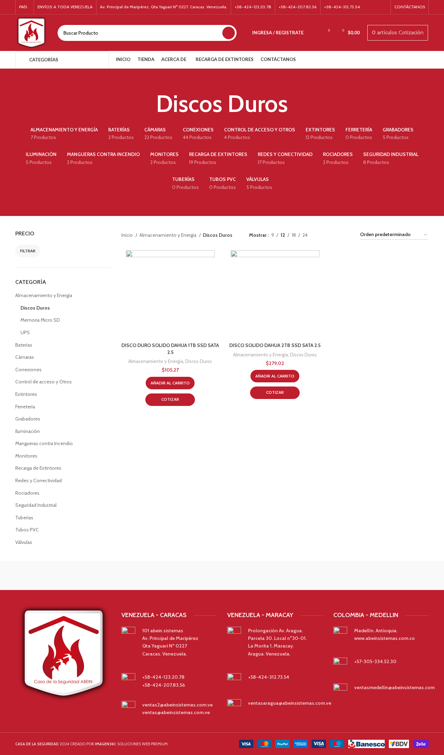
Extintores (26, 394)
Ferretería (25, 406)
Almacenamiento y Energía (43, 295)
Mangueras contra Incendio (44, 443)
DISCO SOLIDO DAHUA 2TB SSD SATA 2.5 (275, 345)
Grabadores (27, 419)
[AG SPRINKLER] (339, 575)
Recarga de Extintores (38, 468)
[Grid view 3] (334, 235)
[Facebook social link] (373, 7)
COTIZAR (170, 399)
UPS (25, 332)
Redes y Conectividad (38, 480)
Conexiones (28, 369)
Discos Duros (35, 308)
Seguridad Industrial (36, 505)
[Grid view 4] (345, 235)
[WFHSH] (399, 575)
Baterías (23, 345)
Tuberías (24, 517)
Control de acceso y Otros (43, 382)
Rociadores (27, 493)
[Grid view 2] (324, 235)
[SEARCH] (228, 33)
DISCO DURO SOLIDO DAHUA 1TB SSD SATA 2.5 (170, 348)
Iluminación (27, 431)
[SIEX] (163, 575)
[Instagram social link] (382, 7)
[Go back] (147, 104)
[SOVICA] (103, 575)
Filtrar (27, 250)
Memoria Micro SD (40, 320)
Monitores (26, 456)
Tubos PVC (27, 530)
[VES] (44, 575)
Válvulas (23, 542)
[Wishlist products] (313, 33)
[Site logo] (31, 32)
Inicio (127, 235)
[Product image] (170, 294)
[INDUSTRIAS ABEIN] (280, 575)
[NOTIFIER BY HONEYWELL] (222, 575)
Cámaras (24, 357)
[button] (170, 383)
